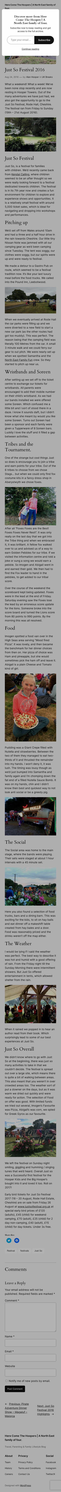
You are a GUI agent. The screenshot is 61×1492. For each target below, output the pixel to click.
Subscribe (44, 40)
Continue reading (30, 49)
